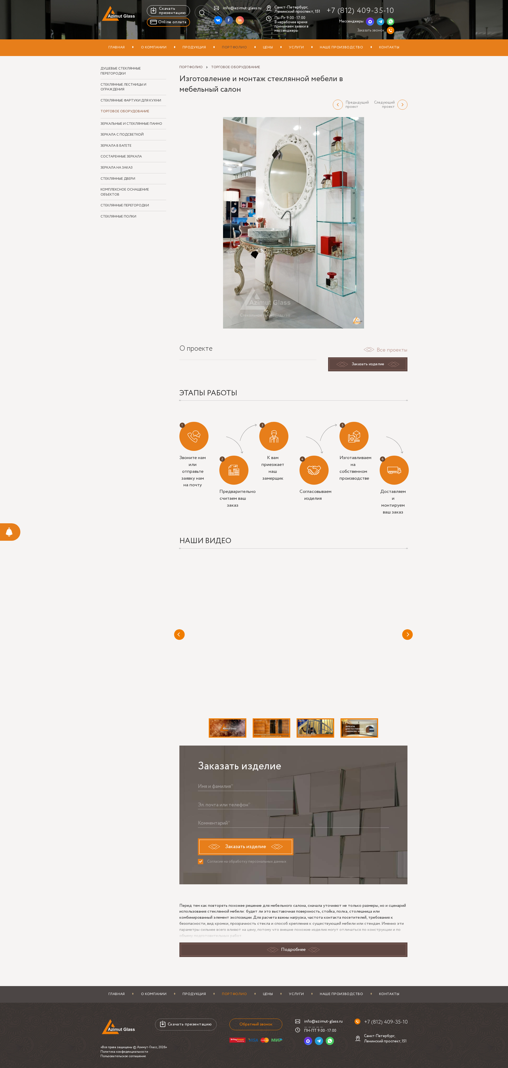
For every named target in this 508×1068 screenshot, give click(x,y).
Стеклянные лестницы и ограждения (123, 87)
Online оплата (172, 22)
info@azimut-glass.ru (242, 8)
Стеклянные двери (118, 179)
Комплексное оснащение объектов (125, 192)
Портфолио (234, 47)
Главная (116, 47)
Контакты (389, 47)
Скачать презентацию (172, 11)
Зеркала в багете (116, 146)
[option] (293, 223)
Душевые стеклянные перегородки (121, 71)
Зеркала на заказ (117, 167)
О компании (154, 47)
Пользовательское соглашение (123, 1056)
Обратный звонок (256, 1024)
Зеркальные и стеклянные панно (131, 124)
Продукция (194, 47)
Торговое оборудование (125, 111)
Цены (268, 47)
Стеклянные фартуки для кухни (131, 100)
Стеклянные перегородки (125, 205)
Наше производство (341, 47)
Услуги (296, 47)
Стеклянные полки (118, 216)
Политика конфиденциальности (124, 1051)
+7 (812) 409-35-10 (360, 10)
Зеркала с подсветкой (122, 134)
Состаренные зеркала (121, 156)
